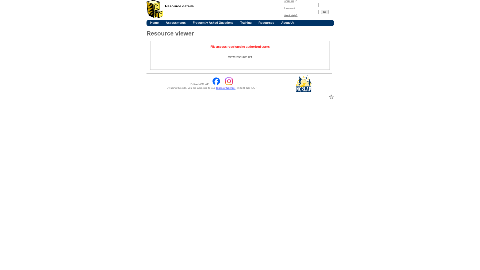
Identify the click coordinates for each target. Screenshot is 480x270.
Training (246, 22)
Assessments (176, 22)
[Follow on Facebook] (216, 84)
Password (289, 8)
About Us (287, 22)
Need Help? (291, 15)
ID (290, 1)
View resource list (240, 57)
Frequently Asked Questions (213, 22)
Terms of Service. (226, 87)
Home (154, 22)
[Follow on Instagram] (229, 84)
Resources (266, 22)
